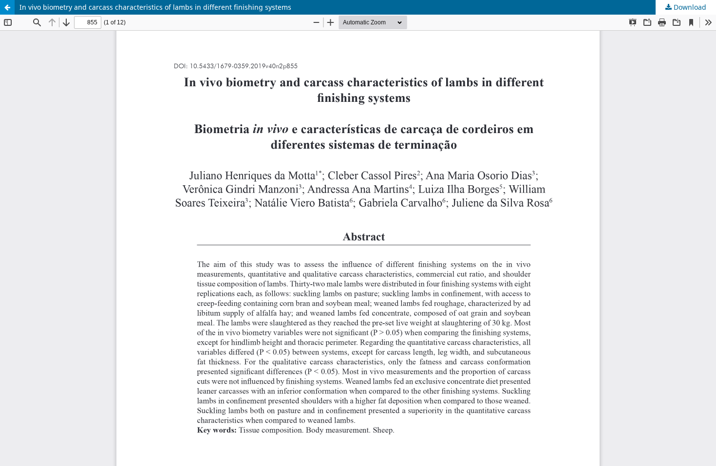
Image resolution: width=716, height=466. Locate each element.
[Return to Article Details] (7, 7)
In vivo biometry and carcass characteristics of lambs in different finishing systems (155, 7)
